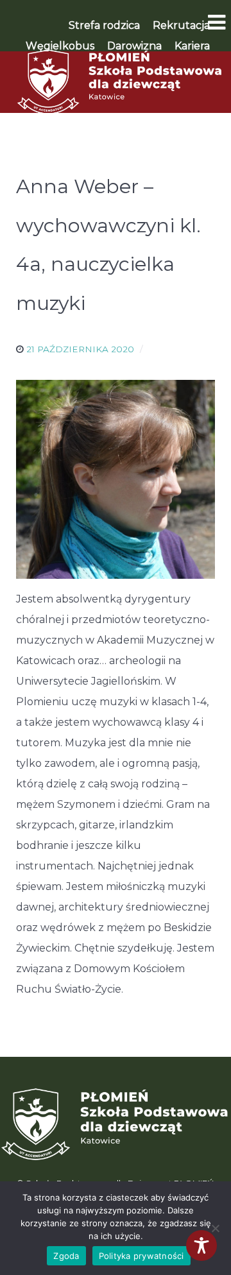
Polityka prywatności (141, 1256)
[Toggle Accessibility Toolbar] (201, 1245)
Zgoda (66, 1256)
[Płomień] (115, 82)
